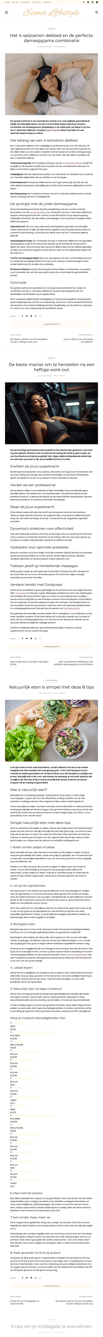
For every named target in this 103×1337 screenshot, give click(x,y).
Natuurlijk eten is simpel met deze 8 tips (29, 663)
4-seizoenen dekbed (72, 163)
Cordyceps (20, 593)
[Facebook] (84, 2)
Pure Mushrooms (71, 608)
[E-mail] (97, 2)
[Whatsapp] (36, 316)
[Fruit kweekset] (17, 1023)
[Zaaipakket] (16, 1041)
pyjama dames (53, 130)
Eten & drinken (51, 680)
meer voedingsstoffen (77, 954)
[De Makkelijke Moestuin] (21, 1078)
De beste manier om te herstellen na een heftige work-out (28, 340)
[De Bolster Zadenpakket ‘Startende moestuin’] (32, 1032)
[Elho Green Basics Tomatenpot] (25, 1097)
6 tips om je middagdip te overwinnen (24, 1302)
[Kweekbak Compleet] (21, 1069)
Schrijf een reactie (51, 324)
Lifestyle (51, 29)
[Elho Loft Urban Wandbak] (23, 1087)
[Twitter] (27, 316)
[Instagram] (88, 2)
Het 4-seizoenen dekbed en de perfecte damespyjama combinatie (73, 663)
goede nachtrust (38, 212)
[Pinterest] (92, 2)
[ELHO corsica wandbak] (21, 1060)
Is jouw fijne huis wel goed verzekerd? (78, 340)
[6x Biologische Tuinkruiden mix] (25, 1051)
